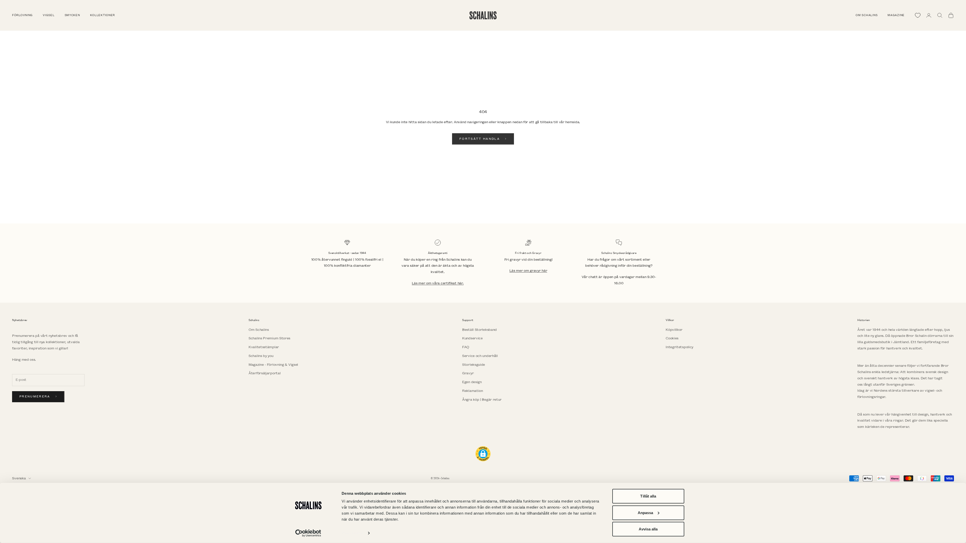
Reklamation (472, 391)
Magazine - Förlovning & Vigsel (273, 365)
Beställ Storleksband (479, 330)
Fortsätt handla (479, 139)
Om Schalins (866, 15)
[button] (483, 453)
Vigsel (48, 15)
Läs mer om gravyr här (528, 271)
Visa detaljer (353, 533)
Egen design (472, 382)
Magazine (896, 15)
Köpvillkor (674, 330)
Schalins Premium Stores (269, 338)
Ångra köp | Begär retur (482, 399)
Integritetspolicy (679, 347)
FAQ (465, 347)
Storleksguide (473, 365)
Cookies (672, 338)
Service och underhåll (480, 356)
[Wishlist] (918, 15)
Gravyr (468, 373)
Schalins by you (261, 356)
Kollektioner (102, 15)
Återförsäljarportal (264, 373)
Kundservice (472, 338)
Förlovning (22, 15)
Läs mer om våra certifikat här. (438, 283)
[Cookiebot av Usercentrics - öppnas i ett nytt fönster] (308, 533)
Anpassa (645, 512)
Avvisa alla (648, 529)
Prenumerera (34, 396)
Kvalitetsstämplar (264, 347)
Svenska (19, 478)
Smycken (72, 15)
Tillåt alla (648, 496)
